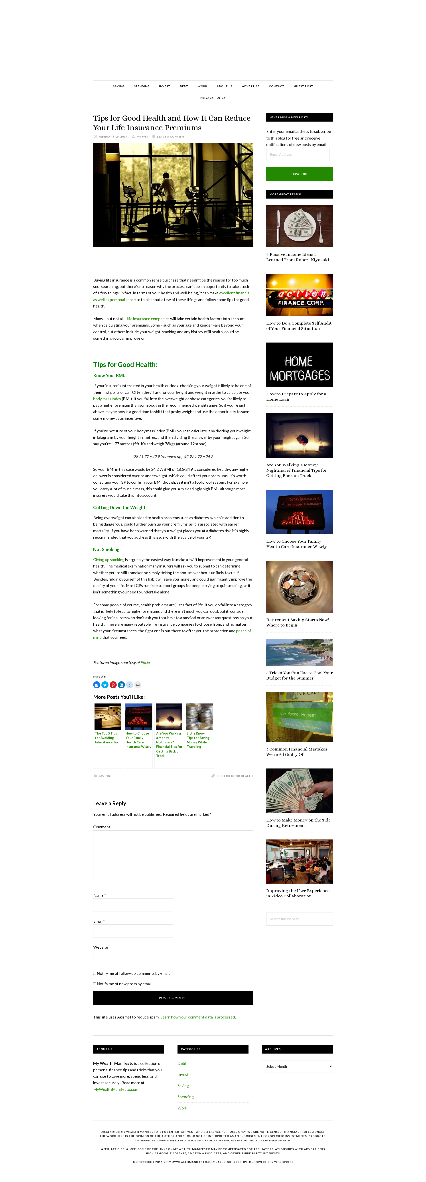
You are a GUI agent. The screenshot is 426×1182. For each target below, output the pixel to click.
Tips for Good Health (234, 776)
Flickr (145, 662)
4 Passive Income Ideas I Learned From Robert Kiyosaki (297, 257)
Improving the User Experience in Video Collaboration (297, 893)
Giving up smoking (108, 559)
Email (99, 921)
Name (99, 895)
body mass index (107, 398)
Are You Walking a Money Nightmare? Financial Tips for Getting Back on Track (296, 470)
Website (100, 947)
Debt (182, 1063)
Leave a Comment (171, 136)
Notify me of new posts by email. (124, 983)
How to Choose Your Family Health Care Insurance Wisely (296, 544)
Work (182, 1107)
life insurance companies (148, 318)
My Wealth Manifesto (213, 44)
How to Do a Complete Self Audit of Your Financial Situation (299, 326)
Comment (101, 826)
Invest (183, 1074)
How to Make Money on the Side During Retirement (298, 823)
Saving (104, 776)
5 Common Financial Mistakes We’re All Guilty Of (296, 752)
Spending (186, 1096)
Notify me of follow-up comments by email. (133, 973)
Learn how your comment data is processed (197, 1017)
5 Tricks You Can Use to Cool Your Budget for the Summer (299, 675)
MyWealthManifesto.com (115, 1089)
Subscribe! (300, 174)
